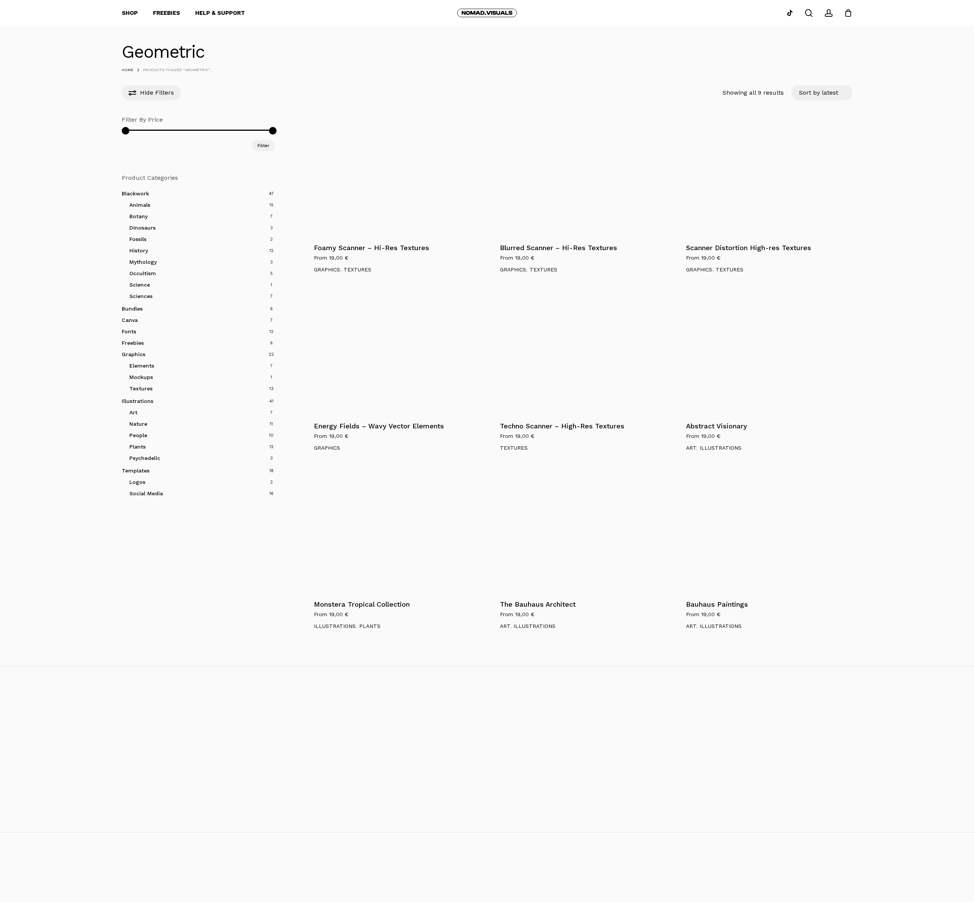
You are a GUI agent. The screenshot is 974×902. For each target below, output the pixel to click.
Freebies (133, 343)
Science (139, 285)
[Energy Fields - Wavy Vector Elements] (391, 353)
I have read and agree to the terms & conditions (101, 819)
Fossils (137, 239)
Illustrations (137, 401)
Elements (141, 366)
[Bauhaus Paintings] (763, 532)
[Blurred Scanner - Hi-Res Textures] (577, 175)
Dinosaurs (142, 228)
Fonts (129, 331)
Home (127, 70)
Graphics (133, 354)
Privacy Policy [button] (915, 875)
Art (133, 412)
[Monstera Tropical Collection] (391, 532)
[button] (499, 763)
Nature (138, 424)
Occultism (142, 273)
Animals (139, 205)
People (138, 435)
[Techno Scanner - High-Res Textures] (577, 353)
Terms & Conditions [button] (847, 875)
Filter (263, 145)
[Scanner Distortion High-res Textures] (763, 175)
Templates (136, 471)
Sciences (141, 296)
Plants (137, 447)
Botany (138, 216)
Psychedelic (144, 458)
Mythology (143, 262)
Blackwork (135, 193)
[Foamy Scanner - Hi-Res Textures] (391, 175)
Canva (130, 320)
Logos (137, 482)
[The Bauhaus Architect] (577, 532)
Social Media (146, 493)
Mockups (141, 377)
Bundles (132, 309)
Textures (141, 388)
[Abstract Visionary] (763, 353)
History (138, 250)
